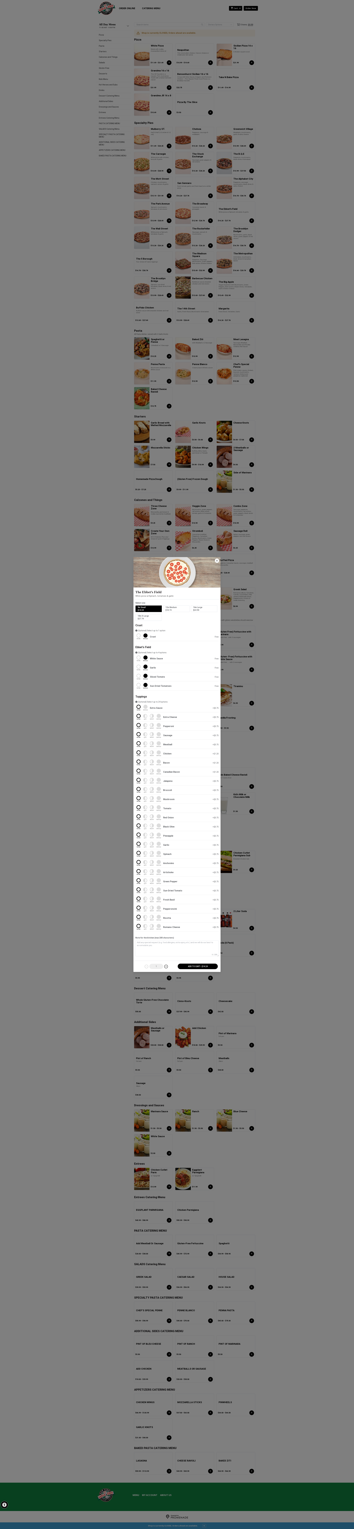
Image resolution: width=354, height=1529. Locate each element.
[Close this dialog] (217, 560)
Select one (140, 603)
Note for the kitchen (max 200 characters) (154, 938)
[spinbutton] (156, 966)
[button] (4, 1505)
